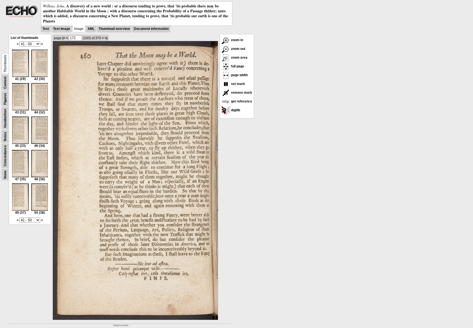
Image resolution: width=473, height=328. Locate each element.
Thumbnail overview (114, 29)
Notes (5, 136)
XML (91, 29)
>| (106, 38)
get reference (241, 101)
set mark (237, 84)
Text (45, 29)
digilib (235, 110)
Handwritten (5, 118)
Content (5, 82)
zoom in (236, 40)
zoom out (237, 49)
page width (239, 75)
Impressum (120, 325)
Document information (151, 29)
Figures (5, 99)
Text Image (61, 29)
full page (237, 66)
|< (63, 38)
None (5, 174)
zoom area (238, 57)
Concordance (5, 155)
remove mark (241, 93)
